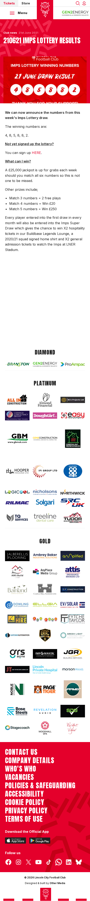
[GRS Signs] (17, 654)
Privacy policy (26, 810)
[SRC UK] (72, 503)
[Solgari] (45, 502)
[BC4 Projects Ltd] (72, 400)
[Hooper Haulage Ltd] (17, 471)
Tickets (9, 3)
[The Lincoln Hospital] (45, 669)
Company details (29, 760)
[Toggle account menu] (85, 3)
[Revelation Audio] (45, 711)
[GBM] (17, 438)
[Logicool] (17, 492)
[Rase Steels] (17, 711)
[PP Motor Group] (72, 689)
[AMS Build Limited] (17, 571)
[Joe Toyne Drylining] (17, 669)
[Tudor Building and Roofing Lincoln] (72, 517)
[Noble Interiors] (17, 689)
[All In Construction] (17, 400)
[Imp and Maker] (45, 654)
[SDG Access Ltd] (72, 711)
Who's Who (20, 768)
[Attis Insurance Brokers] (72, 572)
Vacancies (19, 777)
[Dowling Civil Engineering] (17, 605)
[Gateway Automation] (17, 635)
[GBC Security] (45, 635)
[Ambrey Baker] (45, 556)
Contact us (21, 752)
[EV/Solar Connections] (72, 605)
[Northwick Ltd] (72, 492)
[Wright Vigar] (72, 728)
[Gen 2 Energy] (45, 364)
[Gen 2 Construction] (45, 438)
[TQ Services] (17, 517)
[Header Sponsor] (75, 13)
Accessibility (24, 794)
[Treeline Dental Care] (45, 517)
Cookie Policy (24, 802)
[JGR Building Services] (72, 654)
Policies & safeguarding (40, 785)
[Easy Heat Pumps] (72, 416)
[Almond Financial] (45, 400)
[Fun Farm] (45, 619)
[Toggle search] (78, 3)
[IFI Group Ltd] (45, 471)
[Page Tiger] (45, 689)
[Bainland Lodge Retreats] (17, 589)
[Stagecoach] (17, 728)
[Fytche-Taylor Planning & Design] (72, 619)
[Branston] (17, 364)
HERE (36, 153)
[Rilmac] (17, 503)
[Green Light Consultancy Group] (72, 635)
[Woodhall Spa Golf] (45, 728)
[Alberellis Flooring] (17, 555)
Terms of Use (24, 819)
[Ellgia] (45, 605)
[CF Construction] (72, 589)
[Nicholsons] (45, 492)
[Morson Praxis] (72, 669)
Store (26, 3)
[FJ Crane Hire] (17, 619)
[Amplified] (72, 556)
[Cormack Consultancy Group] (17, 415)
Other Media (57, 883)
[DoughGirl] (45, 415)
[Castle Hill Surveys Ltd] (45, 589)
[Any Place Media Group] (45, 572)
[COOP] (72, 471)
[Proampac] (72, 364)
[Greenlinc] (72, 438)
